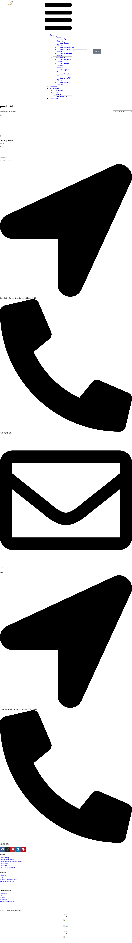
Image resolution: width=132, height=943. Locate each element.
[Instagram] (7, 849)
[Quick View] (4, 147)
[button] (58, 16)
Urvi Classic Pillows (63, 44)
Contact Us (54, 98)
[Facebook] (2, 849)
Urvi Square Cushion (63, 40)
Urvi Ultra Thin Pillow (64, 50)
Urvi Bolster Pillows (63, 64)
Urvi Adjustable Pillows (64, 54)
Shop (52, 35)
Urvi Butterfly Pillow (64, 60)
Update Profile (61, 96)
